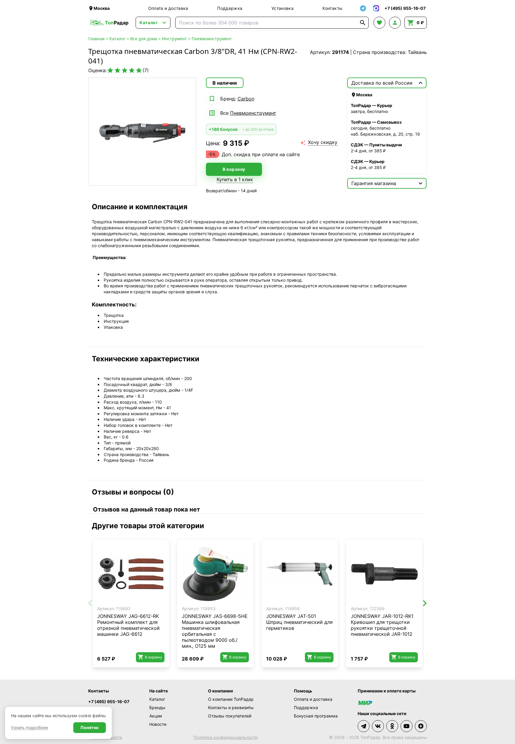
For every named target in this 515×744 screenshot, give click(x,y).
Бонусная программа (316, 715)
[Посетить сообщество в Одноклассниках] (392, 726)
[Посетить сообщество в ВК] (378, 726)
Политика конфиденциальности (225, 737)
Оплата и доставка (168, 8)
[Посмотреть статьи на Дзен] (421, 726)
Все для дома (143, 38)
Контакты (332, 8)
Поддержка (229, 8)
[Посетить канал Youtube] (406, 726)
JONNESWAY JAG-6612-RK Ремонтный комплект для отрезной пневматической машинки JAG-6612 (128, 625)
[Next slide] (424, 603)
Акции (155, 715)
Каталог (117, 38)
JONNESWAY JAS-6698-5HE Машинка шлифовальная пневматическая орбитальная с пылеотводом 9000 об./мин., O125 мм (215, 631)
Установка (283, 8)
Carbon (246, 99)
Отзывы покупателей (229, 715)
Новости (157, 724)
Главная (96, 38)
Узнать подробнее (29, 727)
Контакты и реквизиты (231, 707)
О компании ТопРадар (231, 699)
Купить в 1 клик (235, 179)
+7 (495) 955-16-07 (108, 701)
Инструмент (174, 38)
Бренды (157, 707)
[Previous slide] (90, 603)
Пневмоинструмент (212, 38)
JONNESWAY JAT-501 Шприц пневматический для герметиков (299, 622)
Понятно (89, 727)
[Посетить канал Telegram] (364, 726)
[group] (142, 131)
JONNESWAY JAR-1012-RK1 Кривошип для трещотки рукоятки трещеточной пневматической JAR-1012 (382, 625)
